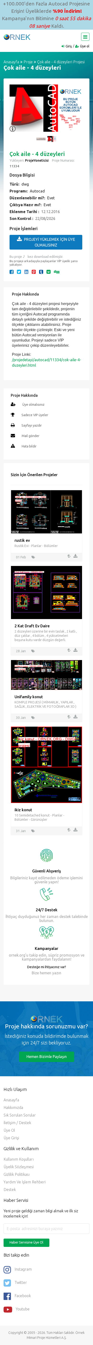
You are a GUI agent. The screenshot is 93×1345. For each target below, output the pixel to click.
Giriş (69, 46)
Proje (28, 62)
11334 (14, 166)
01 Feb (21, 557)
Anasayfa (11, 62)
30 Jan (21, 718)
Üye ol (84, 46)
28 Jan (21, 651)
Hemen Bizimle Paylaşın (46, 1056)
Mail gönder (30, 436)
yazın (56, 973)
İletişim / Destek (17, 1123)
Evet (51, 198)
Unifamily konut (29, 697)
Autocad (37, 191)
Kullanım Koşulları (19, 1159)
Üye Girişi (11, 1138)
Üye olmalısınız (33, 404)
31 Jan (21, 831)
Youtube (23, 1309)
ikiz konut (23, 810)
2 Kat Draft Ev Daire (32, 626)
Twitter (21, 1282)
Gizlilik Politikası (17, 1174)
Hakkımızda (13, 1107)
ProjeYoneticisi (37, 160)
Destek (10, 1189)
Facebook (23, 1296)
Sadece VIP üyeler (34, 415)
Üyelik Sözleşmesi (19, 1167)
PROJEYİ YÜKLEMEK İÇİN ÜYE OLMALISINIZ (49, 242)
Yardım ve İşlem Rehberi (25, 1182)
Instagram (23, 1269)
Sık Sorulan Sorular (20, 1115)
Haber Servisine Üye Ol (26, 1242)
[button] (15, 111)
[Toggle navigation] (85, 37)
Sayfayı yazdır (31, 425)
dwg (25, 184)
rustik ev (22, 540)
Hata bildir (29, 446)
